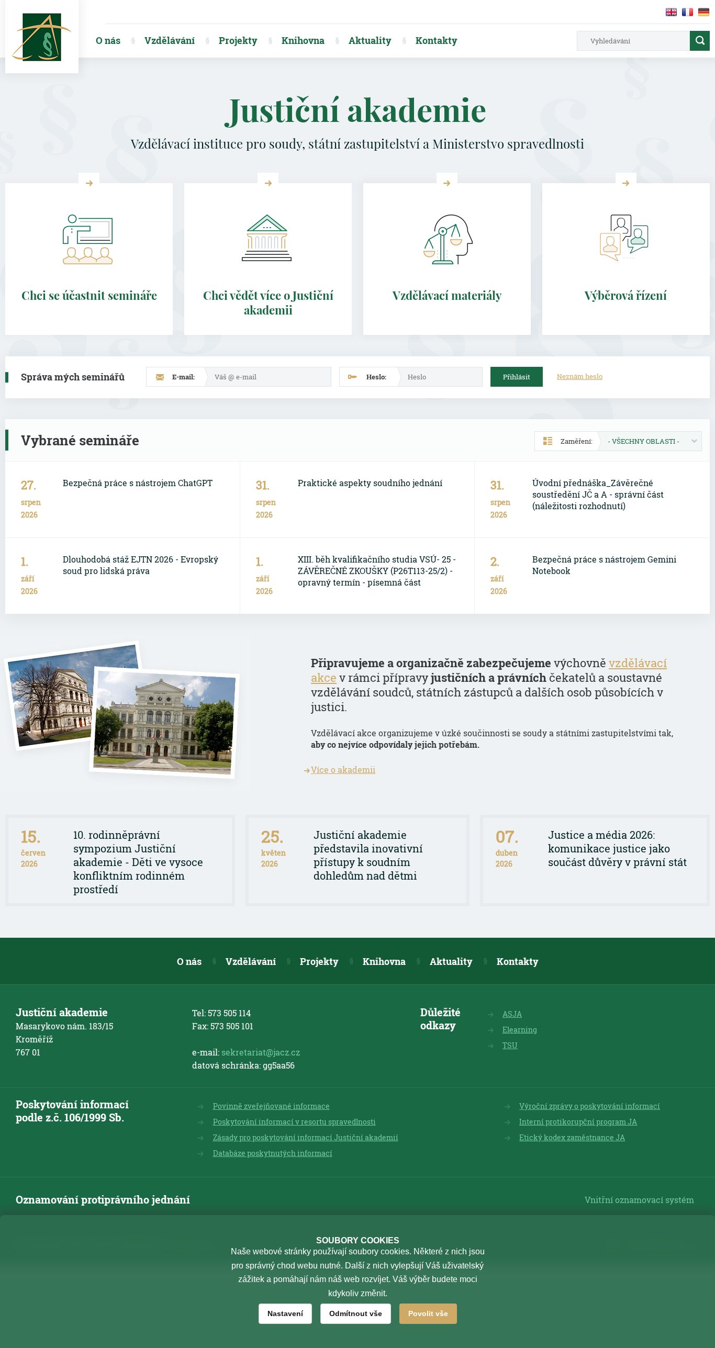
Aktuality (370, 40)
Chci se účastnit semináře (89, 295)
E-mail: (183, 376)
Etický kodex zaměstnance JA (572, 1137)
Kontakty (436, 40)
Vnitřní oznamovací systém (639, 1199)
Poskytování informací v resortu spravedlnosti (294, 1122)
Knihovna (303, 40)
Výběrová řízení (626, 295)
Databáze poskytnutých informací (272, 1153)
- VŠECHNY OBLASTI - (643, 441)
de (704, 12)
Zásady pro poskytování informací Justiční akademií (305, 1137)
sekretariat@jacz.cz (260, 1052)
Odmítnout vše (355, 1313)
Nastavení (285, 1313)
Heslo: (376, 376)
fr (688, 12)
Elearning (519, 1030)
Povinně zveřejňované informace (271, 1106)
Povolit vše (428, 1313)
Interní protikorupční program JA (578, 1122)
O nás (108, 40)
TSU (510, 1045)
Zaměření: (577, 441)
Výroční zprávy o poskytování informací (589, 1106)
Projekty (238, 40)
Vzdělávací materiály (447, 295)
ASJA (512, 1014)
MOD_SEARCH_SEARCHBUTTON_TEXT (700, 41)
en (671, 12)
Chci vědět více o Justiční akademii (268, 302)
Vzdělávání (169, 40)
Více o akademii (343, 769)
